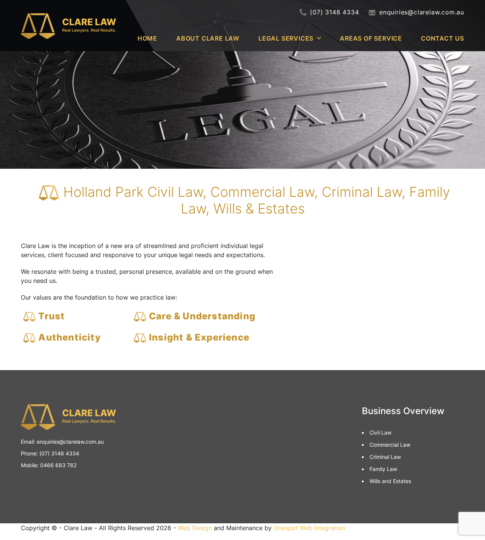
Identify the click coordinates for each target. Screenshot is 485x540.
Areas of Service (371, 38)
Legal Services (285, 38)
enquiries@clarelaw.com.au (421, 12)
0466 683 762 (58, 465)
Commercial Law (389, 444)
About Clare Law (207, 38)
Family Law (383, 469)
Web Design (195, 528)
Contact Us (442, 38)
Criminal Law (385, 457)
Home (147, 38)
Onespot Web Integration (309, 528)
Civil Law (380, 432)
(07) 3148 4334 (334, 12)
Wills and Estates (390, 481)
